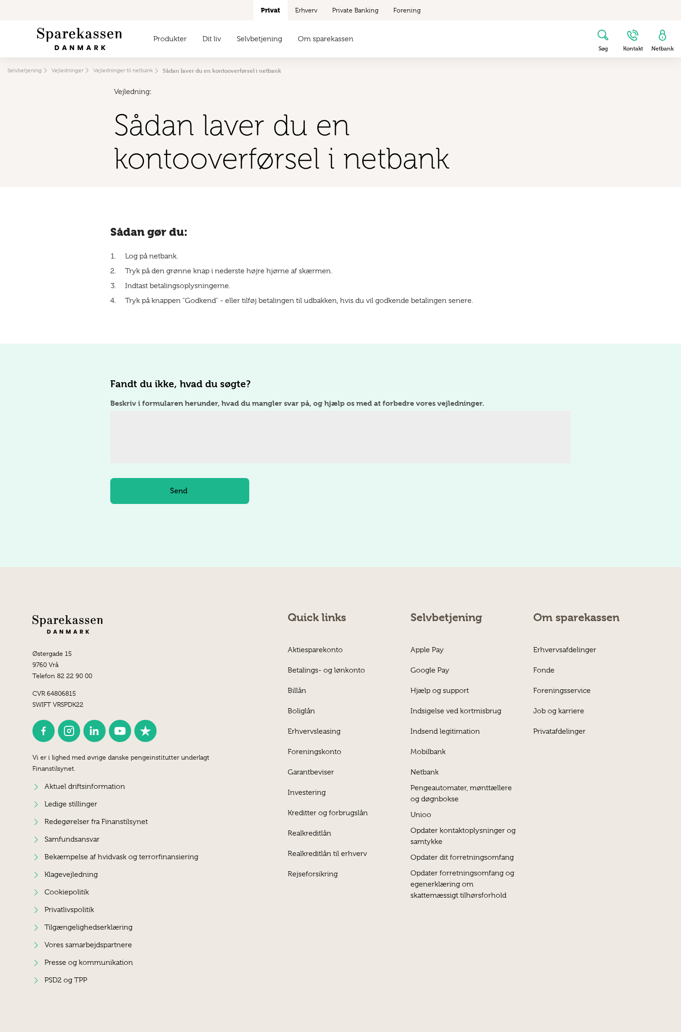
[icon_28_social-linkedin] (94, 731)
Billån (297, 690)
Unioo (420, 815)
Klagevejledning (71, 874)
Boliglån (301, 711)
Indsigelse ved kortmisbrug (455, 711)
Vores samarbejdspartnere (88, 945)
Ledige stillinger (70, 804)
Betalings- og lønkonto (326, 670)
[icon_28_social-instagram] (69, 731)
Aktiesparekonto (315, 650)
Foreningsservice (562, 690)
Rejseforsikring (313, 874)
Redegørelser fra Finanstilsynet (96, 822)
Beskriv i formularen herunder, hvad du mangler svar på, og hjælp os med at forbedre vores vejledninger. (297, 403)
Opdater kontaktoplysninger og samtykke (463, 835)
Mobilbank (428, 752)
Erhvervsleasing (314, 731)
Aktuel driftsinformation (84, 786)
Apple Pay (427, 650)
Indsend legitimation (445, 731)
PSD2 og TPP (65, 980)
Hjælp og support (439, 690)
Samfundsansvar (72, 839)
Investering (307, 792)
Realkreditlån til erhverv (327, 854)
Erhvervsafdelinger (564, 650)
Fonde (544, 670)
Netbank (424, 772)
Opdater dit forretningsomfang (462, 857)
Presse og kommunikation (88, 962)
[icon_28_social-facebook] (43, 731)
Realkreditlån (309, 833)
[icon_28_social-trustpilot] (145, 731)
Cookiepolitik (66, 892)
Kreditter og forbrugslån (328, 813)
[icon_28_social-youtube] (120, 731)
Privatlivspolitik (69, 910)
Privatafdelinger (559, 731)
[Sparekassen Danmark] (79, 38)
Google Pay (429, 670)
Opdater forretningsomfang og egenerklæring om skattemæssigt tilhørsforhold (462, 878)
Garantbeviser (311, 772)
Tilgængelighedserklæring (88, 927)
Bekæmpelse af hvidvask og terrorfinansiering (121, 857)
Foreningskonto (314, 752)
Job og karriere (558, 711)
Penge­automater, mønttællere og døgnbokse (461, 793)
